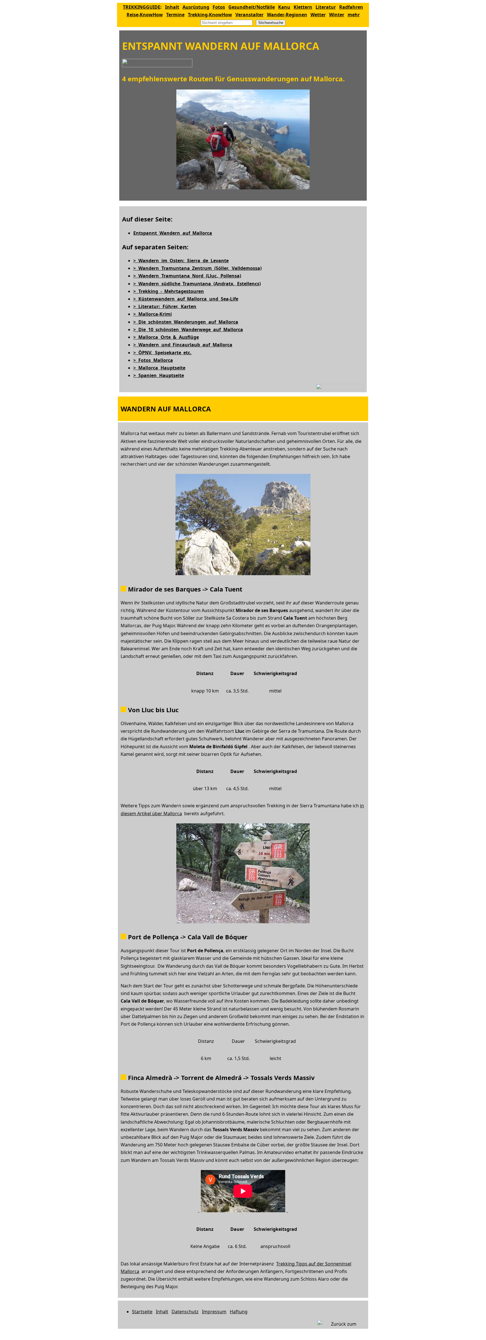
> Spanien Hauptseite (158, 375)
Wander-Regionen (287, 15)
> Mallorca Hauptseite (159, 368)
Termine (175, 15)
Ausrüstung (196, 7)
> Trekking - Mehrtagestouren (168, 291)
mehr (354, 15)
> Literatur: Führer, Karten (164, 306)
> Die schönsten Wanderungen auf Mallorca (185, 322)
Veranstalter (249, 15)
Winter (336, 15)
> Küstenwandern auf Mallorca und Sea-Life (185, 299)
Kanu (284, 7)
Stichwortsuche (270, 23)
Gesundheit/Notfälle (251, 7)
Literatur (326, 7)
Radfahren (351, 7)
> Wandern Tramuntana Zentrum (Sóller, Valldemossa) (197, 268)
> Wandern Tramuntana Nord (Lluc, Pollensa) (187, 276)
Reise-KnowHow (145, 15)
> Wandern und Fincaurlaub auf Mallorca (182, 345)
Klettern (303, 7)
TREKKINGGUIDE (141, 7)
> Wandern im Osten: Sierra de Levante (181, 260)
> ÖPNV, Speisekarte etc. (162, 352)
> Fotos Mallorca (153, 360)
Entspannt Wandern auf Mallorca (172, 233)
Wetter (318, 15)
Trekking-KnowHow (210, 15)
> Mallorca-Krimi (152, 314)
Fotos (219, 7)
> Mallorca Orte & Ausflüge (166, 337)
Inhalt (172, 7)
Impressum (214, 1311)
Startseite (142, 1311)
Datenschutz (185, 1311)
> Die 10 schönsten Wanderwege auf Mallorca (188, 329)
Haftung (239, 1311)
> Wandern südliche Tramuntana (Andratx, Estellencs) (197, 284)
